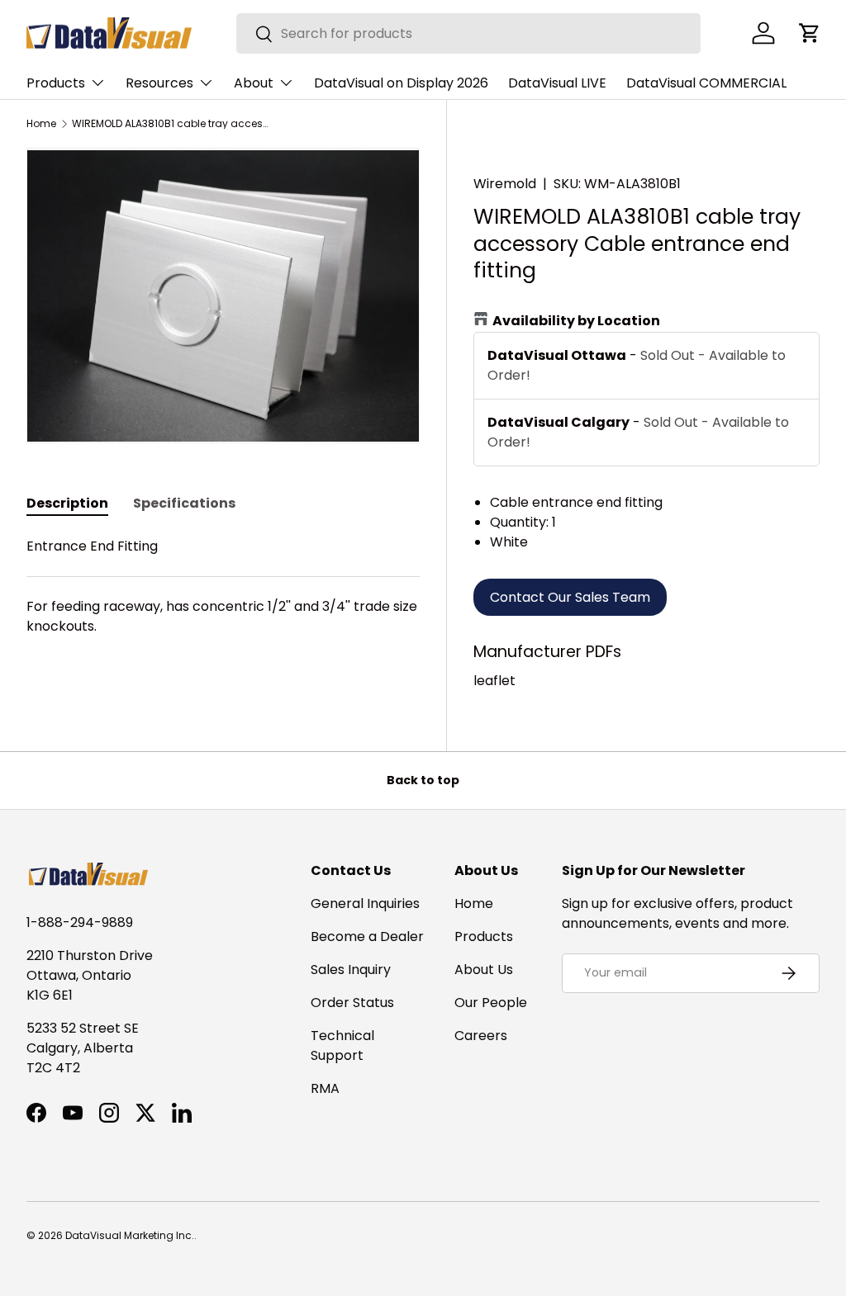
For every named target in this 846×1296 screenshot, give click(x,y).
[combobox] (468, 33)
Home (41, 124)
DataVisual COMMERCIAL (706, 82)
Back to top (423, 780)
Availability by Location (576, 320)
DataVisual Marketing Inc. (129, 1235)
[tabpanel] (223, 596)
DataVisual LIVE (557, 82)
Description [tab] (67, 503)
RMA (325, 1088)
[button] (809, 33)
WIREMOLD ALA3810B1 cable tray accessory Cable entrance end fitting (171, 124)
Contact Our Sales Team (570, 597)
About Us (483, 969)
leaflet (494, 680)
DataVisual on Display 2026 (401, 82)
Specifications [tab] (184, 503)
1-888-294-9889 (79, 922)
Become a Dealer (367, 936)
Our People (490, 1002)
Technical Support (342, 1045)
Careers (480, 1035)
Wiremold (504, 183)
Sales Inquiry (351, 969)
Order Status (352, 1002)
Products (483, 936)
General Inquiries (365, 903)
